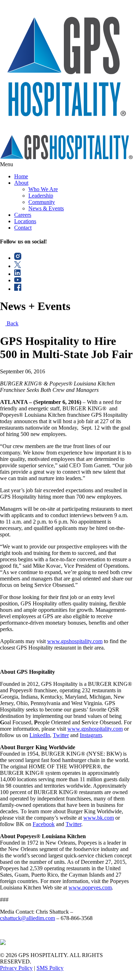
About (21, 183)
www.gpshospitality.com (74, 641)
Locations (25, 221)
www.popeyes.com (90, 887)
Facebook (44, 824)
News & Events (46, 208)
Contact (23, 228)
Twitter (61, 735)
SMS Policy (50, 968)
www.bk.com (98, 818)
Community (41, 202)
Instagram (91, 735)
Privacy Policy (16, 968)
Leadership (40, 196)
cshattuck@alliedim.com (27, 918)
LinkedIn (39, 735)
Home (21, 176)
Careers (22, 215)
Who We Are (43, 189)
